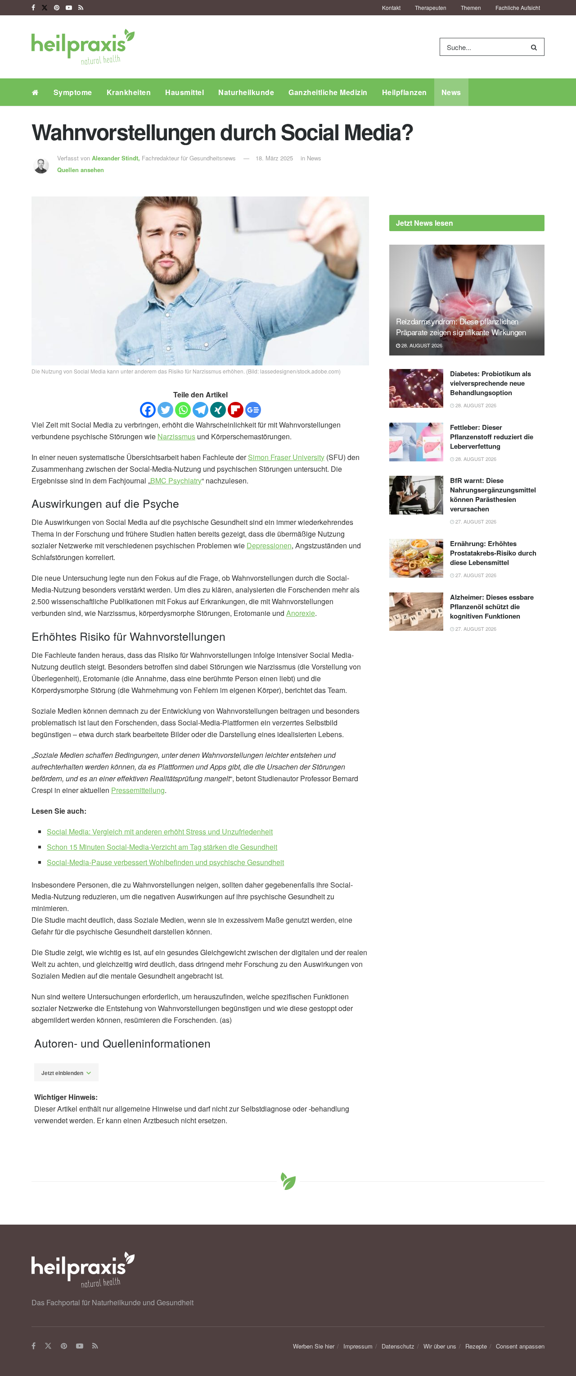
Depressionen (269, 545)
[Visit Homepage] (83, 47)
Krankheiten (129, 92)
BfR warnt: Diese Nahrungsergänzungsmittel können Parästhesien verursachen (493, 494)
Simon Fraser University (286, 457)
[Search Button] (535, 47)
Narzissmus (176, 436)
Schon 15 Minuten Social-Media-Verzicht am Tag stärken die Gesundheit (162, 847)
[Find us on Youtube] (69, 7)
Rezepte (476, 1346)
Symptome (73, 92)
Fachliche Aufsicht (517, 7)
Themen (471, 7)
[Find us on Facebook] (33, 7)
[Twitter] (165, 410)
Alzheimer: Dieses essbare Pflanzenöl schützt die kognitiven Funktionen (492, 606)
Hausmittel (184, 92)
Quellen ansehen (80, 169)
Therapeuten (430, 7)
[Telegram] (200, 410)
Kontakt (391, 7)
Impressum (358, 1346)
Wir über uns (439, 1346)
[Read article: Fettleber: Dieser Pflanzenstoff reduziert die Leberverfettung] (416, 442)
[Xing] (218, 410)
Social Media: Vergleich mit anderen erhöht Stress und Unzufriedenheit (160, 831)
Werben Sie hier (313, 1346)
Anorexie (300, 613)
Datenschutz (398, 1346)
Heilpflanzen (404, 92)
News (451, 92)
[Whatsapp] (183, 410)
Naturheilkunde (246, 92)
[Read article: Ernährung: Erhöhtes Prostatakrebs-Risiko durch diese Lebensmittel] (416, 558)
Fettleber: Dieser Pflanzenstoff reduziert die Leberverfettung (491, 436)
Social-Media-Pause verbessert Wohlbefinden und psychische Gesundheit (165, 862)
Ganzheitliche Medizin (328, 92)
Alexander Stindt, (117, 158)
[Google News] (253, 410)
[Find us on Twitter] (44, 7)
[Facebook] (148, 410)
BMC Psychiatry (176, 480)
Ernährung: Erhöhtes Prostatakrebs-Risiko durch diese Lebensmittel (493, 552)
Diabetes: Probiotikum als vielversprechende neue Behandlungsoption (490, 383)
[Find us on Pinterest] (56, 7)
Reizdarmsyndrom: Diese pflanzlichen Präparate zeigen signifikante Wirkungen (461, 326)
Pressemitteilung (138, 790)
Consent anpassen (520, 1346)
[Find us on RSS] (80, 7)
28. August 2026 (421, 345)
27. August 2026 (475, 521)
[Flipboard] (235, 410)
